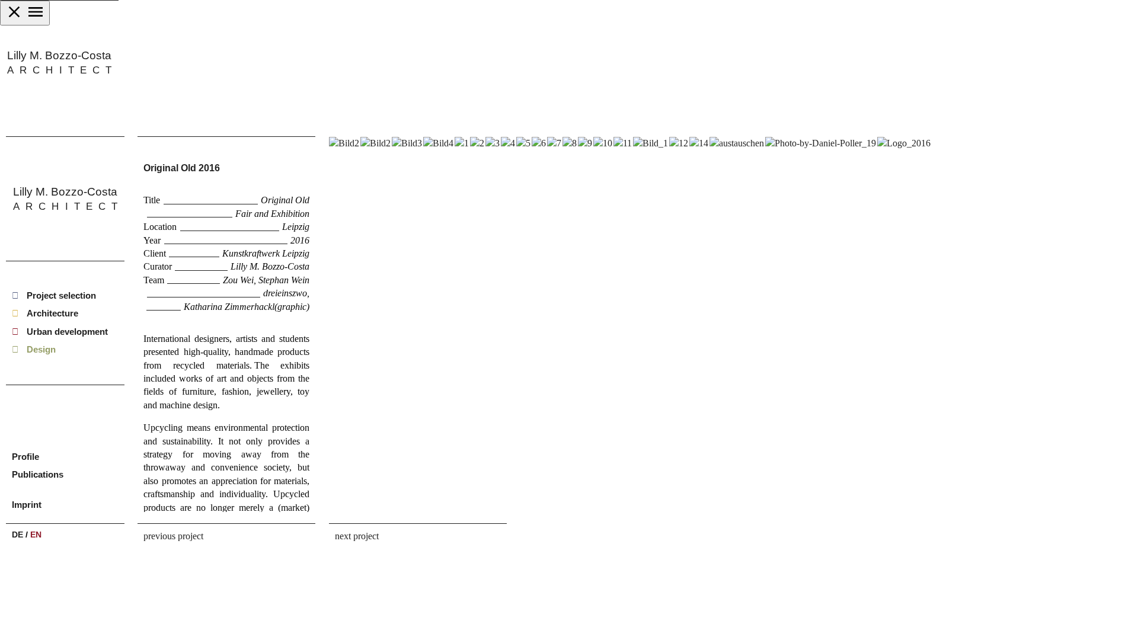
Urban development (67, 332)
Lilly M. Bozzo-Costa (59, 62)
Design (41, 349)
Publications (37, 474)
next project (357, 536)
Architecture (52, 314)
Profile (25, 457)
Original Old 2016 (181, 168)
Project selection (61, 295)
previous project (173, 536)
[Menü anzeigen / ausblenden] (25, 13)
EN (35, 534)
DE (17, 534)
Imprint (26, 505)
